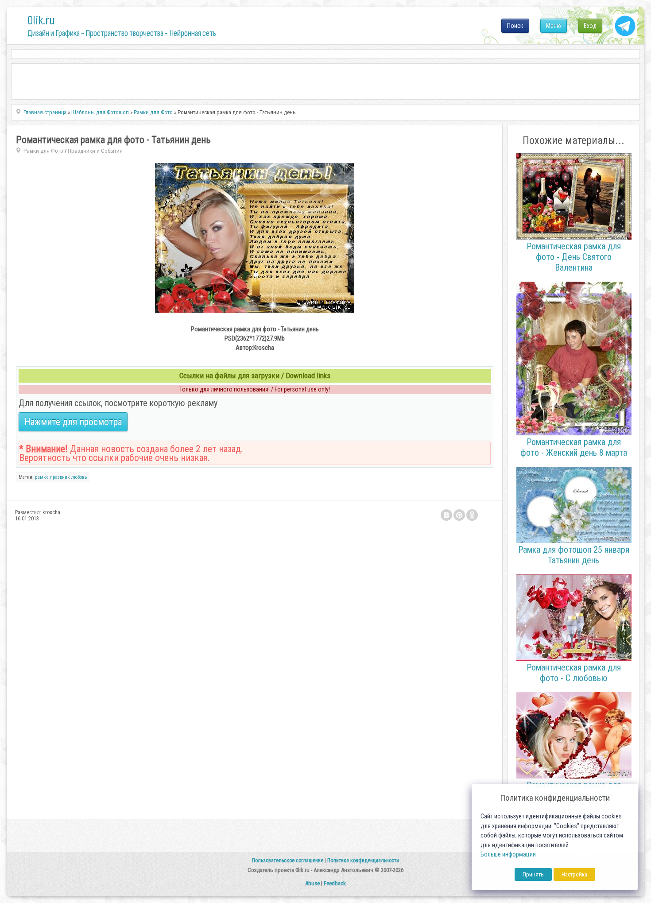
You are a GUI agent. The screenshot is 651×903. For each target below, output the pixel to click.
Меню (553, 25)
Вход (590, 25)
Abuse (312, 883)
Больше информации (508, 854)
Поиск (515, 25)
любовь (79, 477)
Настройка (574, 874)
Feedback (335, 883)
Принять (533, 874)
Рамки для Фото (43, 150)
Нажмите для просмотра (73, 421)
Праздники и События (95, 150)
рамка (42, 477)
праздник (60, 477)
